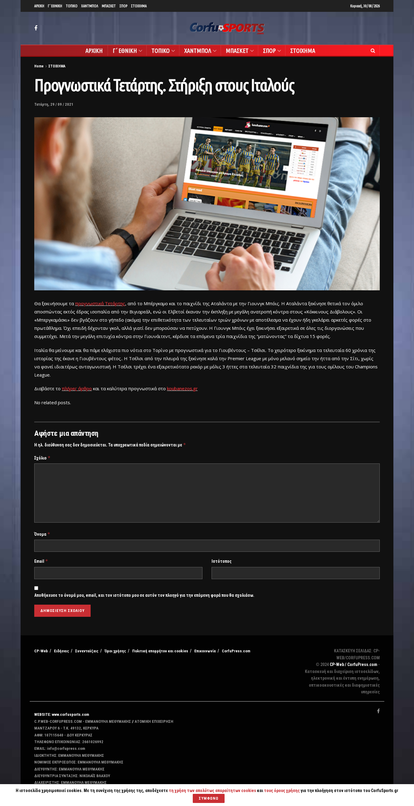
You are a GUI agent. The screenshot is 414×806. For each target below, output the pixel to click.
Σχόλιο (42, 458)
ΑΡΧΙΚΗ (39, 6)
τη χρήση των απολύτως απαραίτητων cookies (212, 790)
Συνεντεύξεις (86, 651)
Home (39, 66)
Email (41, 561)
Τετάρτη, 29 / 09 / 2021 (53, 104)
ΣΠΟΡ (123, 6)
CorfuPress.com (236, 651)
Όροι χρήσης (115, 651)
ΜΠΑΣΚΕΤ (109, 6)
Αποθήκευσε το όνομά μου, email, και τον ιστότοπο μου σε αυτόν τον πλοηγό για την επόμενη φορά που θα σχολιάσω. (144, 595)
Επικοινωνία (205, 651)
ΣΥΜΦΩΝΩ (209, 798)
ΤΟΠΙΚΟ (72, 6)
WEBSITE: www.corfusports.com (61, 714)
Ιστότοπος (222, 561)
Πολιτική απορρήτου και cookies (160, 651)
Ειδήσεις (61, 651)
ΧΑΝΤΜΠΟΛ (89, 6)
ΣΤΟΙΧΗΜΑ (139, 6)
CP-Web (41, 651)
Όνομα (42, 534)
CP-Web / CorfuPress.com (353, 664)
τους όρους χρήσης (282, 790)
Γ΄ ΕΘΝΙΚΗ (55, 6)
